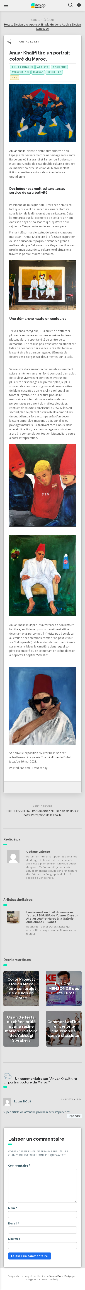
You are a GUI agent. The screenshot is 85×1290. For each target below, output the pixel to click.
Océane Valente (38, 851)
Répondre (74, 1116)
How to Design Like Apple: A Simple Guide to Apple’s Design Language (42, 26)
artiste (43, 67)
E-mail (13, 1223)
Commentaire (19, 1166)
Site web (14, 1239)
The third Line (50, 757)
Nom (12, 1208)
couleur (59, 67)
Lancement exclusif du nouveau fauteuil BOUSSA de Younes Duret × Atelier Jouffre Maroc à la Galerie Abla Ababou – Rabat (52, 917)
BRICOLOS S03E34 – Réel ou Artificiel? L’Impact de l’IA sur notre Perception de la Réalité (42, 813)
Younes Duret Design (60, 1276)
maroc (38, 72)
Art (14, 77)
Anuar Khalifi (22, 67)
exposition (20, 72)
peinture (54, 72)
